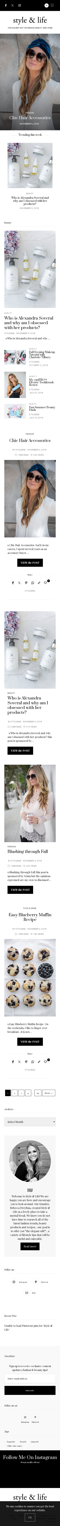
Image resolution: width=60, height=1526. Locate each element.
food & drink (29, 908)
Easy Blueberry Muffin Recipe (30, 917)
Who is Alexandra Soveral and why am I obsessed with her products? (28, 323)
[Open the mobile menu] (52, 5)
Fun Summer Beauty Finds (37, 198)
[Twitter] (12, 5)
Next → (49, 1092)
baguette (11, 1441)
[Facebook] (6, 5)
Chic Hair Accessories (30, 440)
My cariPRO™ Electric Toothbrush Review (41, 382)
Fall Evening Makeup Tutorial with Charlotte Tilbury (42, 354)
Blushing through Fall (28, 851)
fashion (30, 434)
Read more (30, 1246)
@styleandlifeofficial (30, 1462)
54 (38, 1092)
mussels (35, 1441)
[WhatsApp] (33, 583)
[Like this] (46, 582)
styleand (9, 333)
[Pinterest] (26, 583)
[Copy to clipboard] (39, 583)
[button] (5, 82)
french (23, 1441)
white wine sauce (14, 1446)
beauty (36, 193)
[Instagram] (19, 5)
